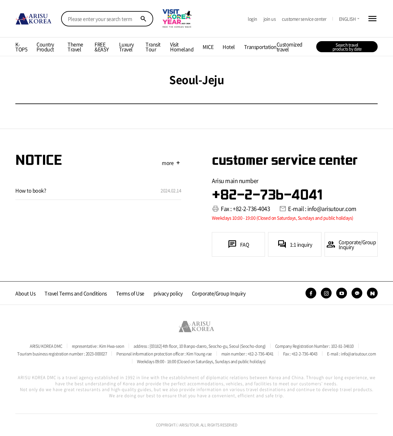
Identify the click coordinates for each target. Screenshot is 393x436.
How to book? (30, 190)
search (143, 18)
